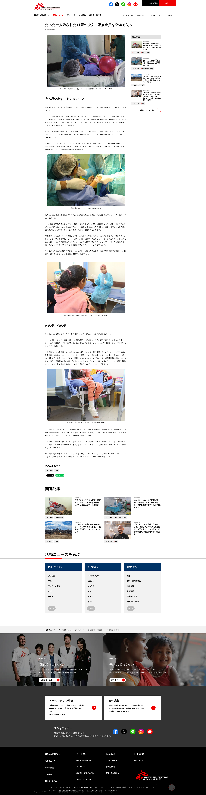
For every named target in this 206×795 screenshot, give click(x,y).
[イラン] (103, 596)
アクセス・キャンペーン (84, 779)
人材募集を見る (46, 680)
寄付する (167, 3)
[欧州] (63, 591)
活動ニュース (50, 629)
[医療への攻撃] (142, 596)
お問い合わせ (139, 15)
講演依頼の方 (110, 767)
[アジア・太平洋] (63, 586)
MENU (170, 14)
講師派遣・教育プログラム (85, 773)
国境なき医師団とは (42, 15)
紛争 (57, 470)
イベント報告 (109, 630)
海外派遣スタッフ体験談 (95, 630)
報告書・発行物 (95, 15)
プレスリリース (79, 630)
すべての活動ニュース (65, 630)
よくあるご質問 (128, 15)
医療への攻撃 (146, 52)
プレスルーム (81, 767)
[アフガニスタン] (103, 575)
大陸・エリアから (55, 566)
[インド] (103, 601)
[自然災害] (142, 586)
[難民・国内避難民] (142, 580)
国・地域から (93, 566)
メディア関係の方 (112, 760)
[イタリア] (103, 586)
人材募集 (82, 15)
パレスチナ (49, 470)
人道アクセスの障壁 (147, 69)
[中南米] (63, 596)
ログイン (151, 3)
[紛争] (142, 575)
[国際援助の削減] (142, 601)
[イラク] (103, 591)
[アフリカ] (63, 575)
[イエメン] (103, 580)
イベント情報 (81, 754)
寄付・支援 (71, 15)
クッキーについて (97, 791)
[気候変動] (142, 591)
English (160, 15)
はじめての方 (110, 754)
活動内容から (132, 566)
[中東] (63, 580)
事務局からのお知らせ (84, 760)
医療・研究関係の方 (113, 773)
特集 (117, 630)
